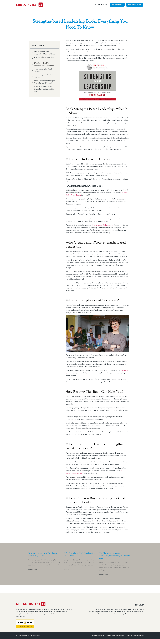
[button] (56, 45)
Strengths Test (27, 4)
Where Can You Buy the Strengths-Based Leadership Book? (44, 89)
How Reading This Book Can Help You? (44, 76)
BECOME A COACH (101, 5)
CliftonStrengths (116, 635)
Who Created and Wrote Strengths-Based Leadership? (44, 64)
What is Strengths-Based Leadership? (43, 70)
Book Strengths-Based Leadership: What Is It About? (44, 52)
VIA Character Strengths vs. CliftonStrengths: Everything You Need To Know (114, 556)
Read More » (32, 569)
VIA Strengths (127, 635)
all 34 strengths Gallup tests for (103, 225)
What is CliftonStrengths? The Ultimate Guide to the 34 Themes (42, 554)
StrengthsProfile (138, 635)
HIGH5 (107, 635)
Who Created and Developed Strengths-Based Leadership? (44, 82)
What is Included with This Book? (44, 58)
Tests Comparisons (97, 635)
